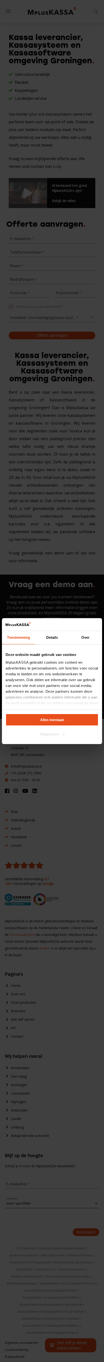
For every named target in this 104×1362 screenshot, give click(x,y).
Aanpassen (49, 734)
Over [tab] (85, 637)
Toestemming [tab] (18, 637)
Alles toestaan (52, 720)
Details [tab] (52, 637)
